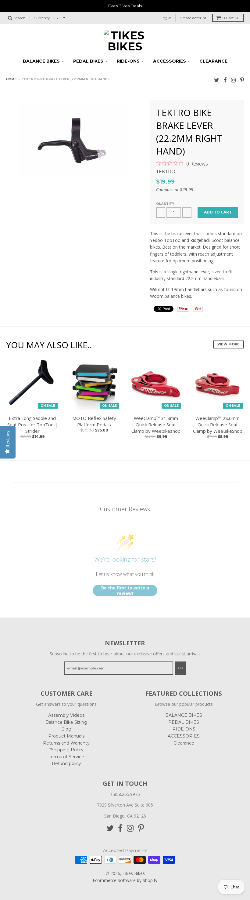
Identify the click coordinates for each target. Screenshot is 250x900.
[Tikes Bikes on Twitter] (216, 79)
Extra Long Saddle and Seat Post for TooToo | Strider (32, 424)
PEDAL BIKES (88, 61)
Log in (166, 18)
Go (180, 668)
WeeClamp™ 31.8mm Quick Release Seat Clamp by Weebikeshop (155, 424)
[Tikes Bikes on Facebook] (225, 79)
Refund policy (66, 763)
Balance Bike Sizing (66, 722)
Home (11, 79)
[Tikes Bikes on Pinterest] (242, 79)
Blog (66, 729)
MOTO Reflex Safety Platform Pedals (94, 421)
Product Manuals (66, 736)
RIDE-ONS (128, 61)
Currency (42, 18)
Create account (193, 18)
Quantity (165, 204)
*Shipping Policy (66, 749)
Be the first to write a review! (125, 590)
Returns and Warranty (66, 743)
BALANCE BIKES (41, 61)
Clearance (213, 61)
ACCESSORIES (169, 61)
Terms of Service (66, 757)
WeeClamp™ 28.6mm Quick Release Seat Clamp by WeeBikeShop (217, 424)
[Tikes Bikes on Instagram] (233, 79)
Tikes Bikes (134, 873)
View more (228, 344)
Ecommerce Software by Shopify (125, 880)
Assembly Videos (66, 715)
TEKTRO (165, 171)
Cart (231, 18)
